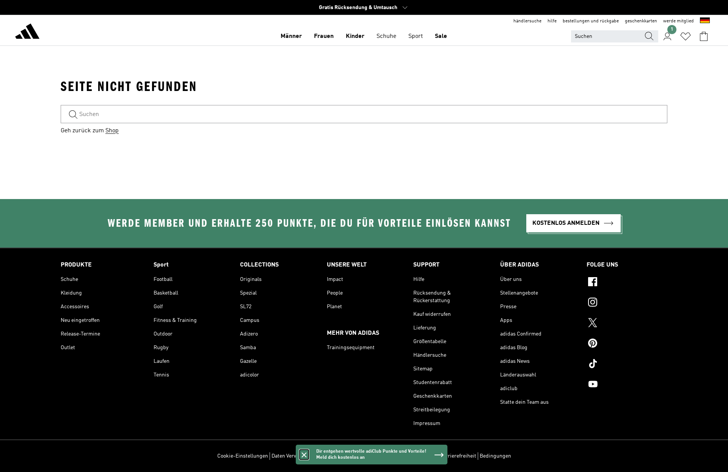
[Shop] (27, 33)
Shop (112, 131)
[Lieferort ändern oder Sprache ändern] (705, 21)
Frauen (324, 36)
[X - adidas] (627, 324)
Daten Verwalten (290, 456)
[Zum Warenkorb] (704, 36)
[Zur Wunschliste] (685, 36)
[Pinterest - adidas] (627, 344)
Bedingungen (495, 456)
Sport (415, 36)
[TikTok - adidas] (627, 364)
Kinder (355, 36)
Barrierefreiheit (457, 456)
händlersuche (527, 21)
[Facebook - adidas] (627, 283)
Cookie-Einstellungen (242, 456)
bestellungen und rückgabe (591, 21)
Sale (441, 36)
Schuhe (386, 36)
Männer (291, 36)
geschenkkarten (641, 21)
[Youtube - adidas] (627, 385)
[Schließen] (304, 454)
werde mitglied (678, 21)
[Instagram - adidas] (627, 303)
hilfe (552, 21)
